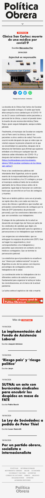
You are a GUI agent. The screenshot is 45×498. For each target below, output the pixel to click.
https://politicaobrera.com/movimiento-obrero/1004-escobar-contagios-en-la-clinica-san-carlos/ (22, 163)
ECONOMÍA (36, 470)
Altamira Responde (23, 480)
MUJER (26, 470)
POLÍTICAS (22, 33)
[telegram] (25, 93)
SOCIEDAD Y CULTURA (17, 473)
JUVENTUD (32, 473)
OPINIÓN (29, 478)
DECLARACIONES (18, 478)
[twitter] (20, 93)
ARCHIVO (35, 475)
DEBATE (27, 475)
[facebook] (15, 93)
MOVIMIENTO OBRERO (13, 470)
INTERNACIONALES (28, 468)
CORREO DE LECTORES (14, 475)
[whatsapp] (30, 93)
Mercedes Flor (26, 48)
